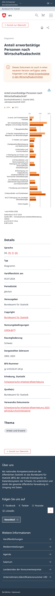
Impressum (16, 592)
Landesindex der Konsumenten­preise (22, 569)
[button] (50, 510)
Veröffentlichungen (13, 539)
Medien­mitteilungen (13, 546)
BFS (10, 15)
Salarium (7, 561)
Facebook (10, 505)
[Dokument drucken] (42, 28)
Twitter (25, 505)
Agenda (7, 554)
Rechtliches (6, 592)
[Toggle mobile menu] (51, 15)
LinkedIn (10, 510)
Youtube (39, 505)
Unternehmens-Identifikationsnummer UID (25, 577)
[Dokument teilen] (48, 28)
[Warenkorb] (43, 15)
